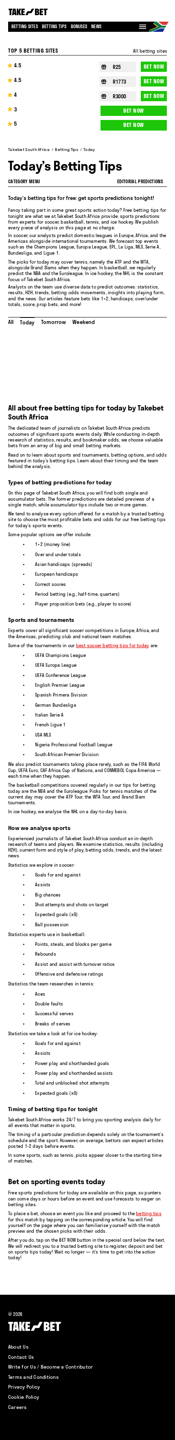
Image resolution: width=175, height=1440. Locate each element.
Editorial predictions (140, 181)
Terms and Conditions (33, 1377)
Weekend (83, 322)
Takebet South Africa (29, 149)
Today (27, 322)
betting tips (149, 1213)
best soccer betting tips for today (112, 645)
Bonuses (79, 26)
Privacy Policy (24, 1387)
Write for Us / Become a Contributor (50, 1367)
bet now (154, 66)
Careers (17, 1407)
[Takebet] (29, 12)
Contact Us (21, 1357)
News (96, 26)
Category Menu (24, 181)
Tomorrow (53, 322)
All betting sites (150, 51)
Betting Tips (54, 26)
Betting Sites (24, 26)
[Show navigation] (143, 27)
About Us (18, 1347)
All (10, 322)
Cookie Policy (23, 1397)
